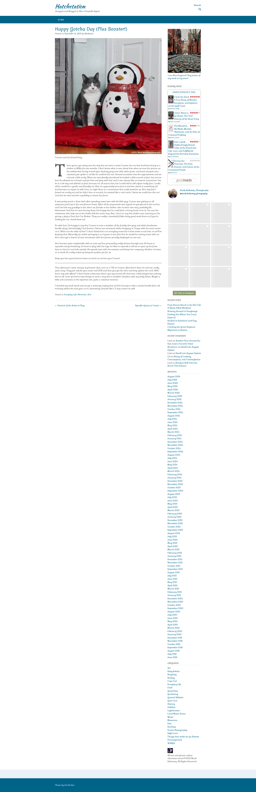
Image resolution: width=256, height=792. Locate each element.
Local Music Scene (176, 713)
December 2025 (175, 402)
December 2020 (175, 598)
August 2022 (173, 533)
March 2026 (173, 393)
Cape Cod (172, 681)
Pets (89, 294)
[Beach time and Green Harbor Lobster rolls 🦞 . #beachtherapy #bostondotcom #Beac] (221, 212)
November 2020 (175, 601)
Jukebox (171, 707)
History (171, 704)
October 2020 (174, 605)
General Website (175, 697)
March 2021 (173, 588)
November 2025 (175, 406)
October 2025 (174, 409)
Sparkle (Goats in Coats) (148, 305)
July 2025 (172, 419)
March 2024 (173, 471)
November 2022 (175, 523)
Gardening (172, 694)
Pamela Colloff (174, 108)
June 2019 (172, 657)
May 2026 (172, 386)
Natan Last (173, 172)
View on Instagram (186, 293)
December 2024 (175, 442)
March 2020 (173, 628)
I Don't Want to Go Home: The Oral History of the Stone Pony (186, 116)
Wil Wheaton (174, 156)
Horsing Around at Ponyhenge (182, 311)
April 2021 (172, 585)
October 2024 (174, 448)
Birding (171, 678)
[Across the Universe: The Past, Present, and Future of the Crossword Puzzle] (170, 166)
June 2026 (172, 383)
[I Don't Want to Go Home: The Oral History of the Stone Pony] (170, 118)
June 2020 (172, 618)
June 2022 (172, 540)
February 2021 (174, 592)
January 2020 (174, 634)
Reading (171, 727)
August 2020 (173, 611)
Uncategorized (174, 740)
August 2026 (173, 376)
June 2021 (172, 579)
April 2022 (172, 546)
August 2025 (173, 415)
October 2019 (173, 644)
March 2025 (173, 432)
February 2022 (174, 553)
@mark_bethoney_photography (193, 193)
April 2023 (172, 507)
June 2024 (172, 461)
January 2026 (174, 399)
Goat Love (172, 700)
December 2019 (174, 637)
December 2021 (174, 559)
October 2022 (174, 526)
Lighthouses (173, 710)
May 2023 (172, 504)
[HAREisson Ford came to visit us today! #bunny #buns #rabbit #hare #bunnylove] (178, 255)
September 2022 (175, 530)
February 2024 (174, 474)
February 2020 (174, 631)
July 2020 (172, 615)
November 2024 (175, 445)
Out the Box (69, 785)
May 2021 (172, 582)
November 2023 (175, 484)
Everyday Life (70, 294)
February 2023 (174, 513)
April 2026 (172, 389)
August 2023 (173, 494)
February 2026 (174, 396)
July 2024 (172, 458)
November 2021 (175, 562)
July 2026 (172, 379)
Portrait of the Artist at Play (70, 305)
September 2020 (175, 608)
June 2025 (172, 422)
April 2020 (172, 624)
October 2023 (174, 487)
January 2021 (174, 595)
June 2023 (172, 500)
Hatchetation (70, 6)
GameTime (172, 691)
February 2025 (174, 435)
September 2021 (175, 569)
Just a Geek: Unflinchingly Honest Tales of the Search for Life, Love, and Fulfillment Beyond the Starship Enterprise (183, 148)
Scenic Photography (177, 730)
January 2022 (174, 556)
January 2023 (174, 517)
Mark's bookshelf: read (184, 92)
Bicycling (172, 674)
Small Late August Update (188, 353)
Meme (170, 717)
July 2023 (172, 497)
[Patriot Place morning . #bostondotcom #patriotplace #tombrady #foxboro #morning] (221, 277)
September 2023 (175, 490)
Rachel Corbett (174, 137)
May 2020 (172, 621)
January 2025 (174, 438)
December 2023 (175, 481)
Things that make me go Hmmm (183, 736)
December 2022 (175, 520)
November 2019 (175, 641)
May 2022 (172, 543)
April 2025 (172, 429)
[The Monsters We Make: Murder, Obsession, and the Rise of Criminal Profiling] (170, 131)
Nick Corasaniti (175, 121)
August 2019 (173, 651)
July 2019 (172, 654)
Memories (81, 294)
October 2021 (173, 566)
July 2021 (172, 575)
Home (61, 20)
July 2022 (172, 536)
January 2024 (174, 477)
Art (169, 668)
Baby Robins (173, 671)
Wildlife (171, 743)
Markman (88, 33)
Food (169, 687)
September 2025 (175, 412)
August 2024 (173, 455)
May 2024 (172, 464)
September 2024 (175, 451)
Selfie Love (172, 733)
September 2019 (175, 647)
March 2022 (173, 549)
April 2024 (172, 468)
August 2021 (173, 572)
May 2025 (172, 425)
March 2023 (173, 510)
